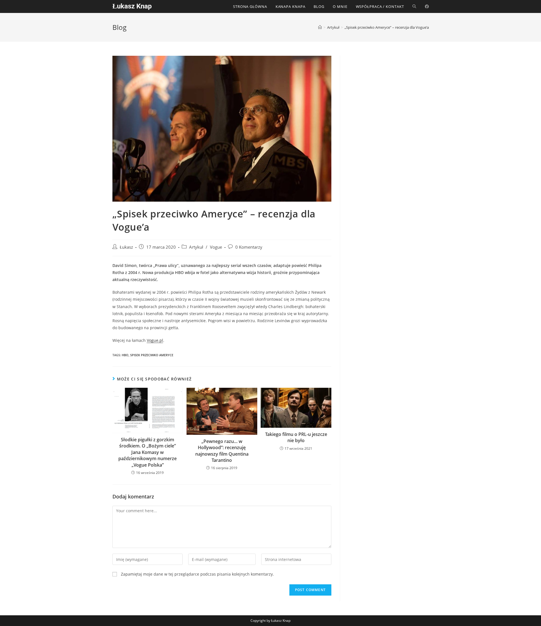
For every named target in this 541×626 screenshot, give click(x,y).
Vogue (216, 247)
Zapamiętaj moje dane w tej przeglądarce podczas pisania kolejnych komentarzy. (197, 574)
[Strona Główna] (320, 27)
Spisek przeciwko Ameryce (151, 355)
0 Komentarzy (248, 247)
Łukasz (126, 247)
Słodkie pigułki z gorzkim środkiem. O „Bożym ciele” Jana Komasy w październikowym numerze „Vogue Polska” (147, 452)
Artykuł (196, 247)
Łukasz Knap (132, 6)
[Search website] (414, 6)
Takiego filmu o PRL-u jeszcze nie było (296, 437)
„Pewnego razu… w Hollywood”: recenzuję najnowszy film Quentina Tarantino (222, 450)
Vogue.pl (155, 340)
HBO (125, 355)
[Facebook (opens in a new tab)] (427, 6)
